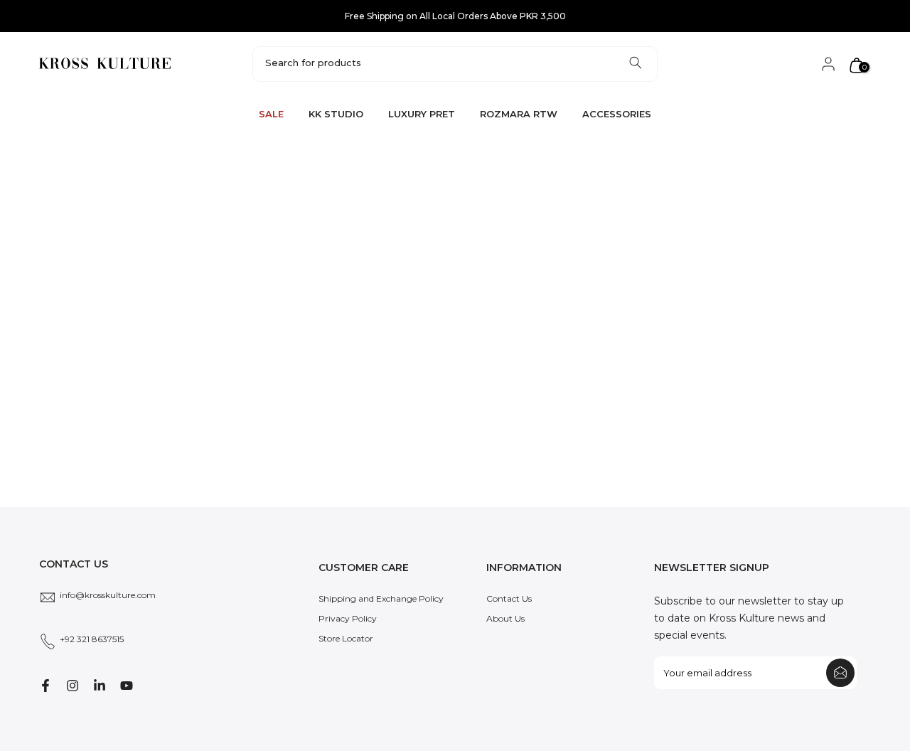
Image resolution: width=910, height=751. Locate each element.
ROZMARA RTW (518, 113)
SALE (271, 113)
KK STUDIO (336, 113)
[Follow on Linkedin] (99, 685)
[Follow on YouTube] (126, 685)
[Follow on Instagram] (72, 685)
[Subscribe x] (840, 673)
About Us (505, 618)
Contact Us (509, 598)
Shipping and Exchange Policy (381, 598)
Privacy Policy (347, 618)
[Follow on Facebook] (45, 685)
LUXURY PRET (421, 113)
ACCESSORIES (616, 113)
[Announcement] (455, 16)
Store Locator (345, 638)
